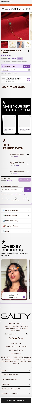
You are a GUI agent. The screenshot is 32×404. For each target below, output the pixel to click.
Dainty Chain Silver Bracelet (17, 171)
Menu (4, 370)
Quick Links (7, 384)
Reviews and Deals (10, 375)
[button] (6, 56)
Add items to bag (24, 179)
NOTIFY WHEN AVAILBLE (16, 401)
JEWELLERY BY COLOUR (11, 389)
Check (27, 189)
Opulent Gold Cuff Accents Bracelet (17, 162)
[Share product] (27, 51)
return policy (15, 194)
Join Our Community (10, 379)
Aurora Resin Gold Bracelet (17, 154)
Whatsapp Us (16, 354)
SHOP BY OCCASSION (10, 393)
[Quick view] (24, 296)
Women (7, 9)
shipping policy (24, 194)
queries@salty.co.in (16, 350)
